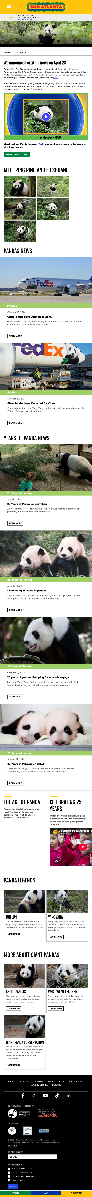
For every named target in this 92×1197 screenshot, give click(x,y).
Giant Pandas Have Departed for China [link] (31, 403)
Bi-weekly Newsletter (22, 1169)
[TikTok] (57, 1095)
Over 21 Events (18, 1180)
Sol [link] (15, 1146)
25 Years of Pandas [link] (19, 493)
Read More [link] (46, 282)
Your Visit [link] (76, 1193)
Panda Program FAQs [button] (17, 154)
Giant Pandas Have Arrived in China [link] (29, 317)
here (55, 77)
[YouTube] (45, 1095)
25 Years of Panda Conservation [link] (27, 504)
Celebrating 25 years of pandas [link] (26, 591)
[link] (46, 7)
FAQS (41, 144)
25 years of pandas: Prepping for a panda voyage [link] (38, 677)
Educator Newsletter (22, 1172)
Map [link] (46, 1193)
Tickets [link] (15, 1193)
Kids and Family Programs (24, 1176)
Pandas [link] (12, 306)
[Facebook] (22, 1095)
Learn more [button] (14, 934)
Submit (13, 1186)
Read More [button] (15, 336)
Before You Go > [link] (25, 20)
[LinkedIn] (68, 1095)
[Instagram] (33, 1095)
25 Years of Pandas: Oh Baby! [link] (25, 764)
